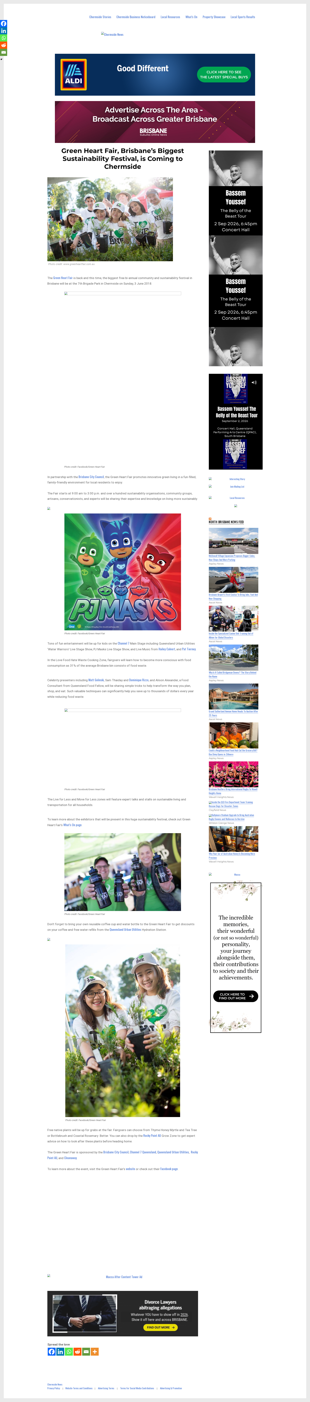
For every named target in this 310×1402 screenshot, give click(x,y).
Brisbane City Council (91, 476)
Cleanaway (70, 1158)
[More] (95, 1352)
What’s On (191, 17)
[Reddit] (77, 1352)
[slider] (239, 466)
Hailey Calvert (167, 649)
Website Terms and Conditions (79, 1388)
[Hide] (1, 59)
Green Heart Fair (63, 277)
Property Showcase (214, 17)
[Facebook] (52, 1352)
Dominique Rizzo (139, 680)
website (130, 1168)
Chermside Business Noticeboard (135, 17)
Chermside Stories (100, 17)
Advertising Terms (106, 1388)
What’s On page (72, 825)
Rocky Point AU (152, 1135)
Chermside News (54, 1384)
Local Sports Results (243, 17)
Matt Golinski (96, 680)
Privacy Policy (53, 1388)
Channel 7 (123, 643)
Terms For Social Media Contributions (137, 1388)
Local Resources (170, 17)
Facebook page (169, 1168)
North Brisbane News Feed (226, 522)
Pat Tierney (189, 649)
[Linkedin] (60, 1352)
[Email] (86, 1352)
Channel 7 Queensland (143, 1152)
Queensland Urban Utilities (125, 929)
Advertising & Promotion (171, 1388)
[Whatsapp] (69, 1352)
